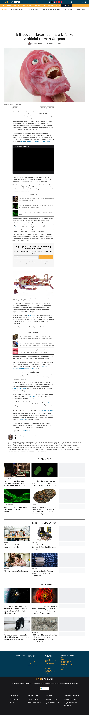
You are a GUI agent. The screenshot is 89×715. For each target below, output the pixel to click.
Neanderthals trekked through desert (51, 9)
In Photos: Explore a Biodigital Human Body (38, 141)
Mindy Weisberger (37, 43)
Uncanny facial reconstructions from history (50, 671)
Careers (12, 702)
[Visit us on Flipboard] (59, 2)
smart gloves (31, 396)
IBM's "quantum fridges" (33, 9)
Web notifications (70, 699)
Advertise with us (52, 699)
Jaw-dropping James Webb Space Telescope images (51, 660)
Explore (58, 5)
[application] (33, 159)
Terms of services (30, 260)
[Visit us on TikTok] (61, 2)
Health (23, 5)
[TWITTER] (16, 438)
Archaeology (16, 5)
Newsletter (51, 107)
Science (29, 5)
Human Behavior (41, 32)
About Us (49, 695)
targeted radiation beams (19, 388)
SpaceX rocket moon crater (17, 9)
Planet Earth (37, 5)
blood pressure (17, 227)
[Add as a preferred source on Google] (44, 688)
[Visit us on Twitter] (52, 2)
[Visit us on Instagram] (54, 2)
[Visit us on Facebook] (49, 2)
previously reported (47, 410)
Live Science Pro (68, 9)
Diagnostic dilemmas (33, 663)
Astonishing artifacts (33, 665)
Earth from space (32, 661)
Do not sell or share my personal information (71, 703)
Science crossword (81, 9)
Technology (50, 5)
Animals (8, 5)
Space (43, 5)
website (22, 141)
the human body (22, 419)
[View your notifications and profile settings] (82, 2)
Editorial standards (34, 702)
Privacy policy (15, 699)
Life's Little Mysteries (33, 659)
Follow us (44, 107)
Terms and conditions (71, 695)
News (59, 43)
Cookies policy (33, 699)
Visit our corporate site (71, 683)
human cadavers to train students (43, 112)
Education (49, 32)
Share (16, 107)
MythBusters (31, 315)
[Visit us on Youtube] (57, 2)
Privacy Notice (17, 261)
